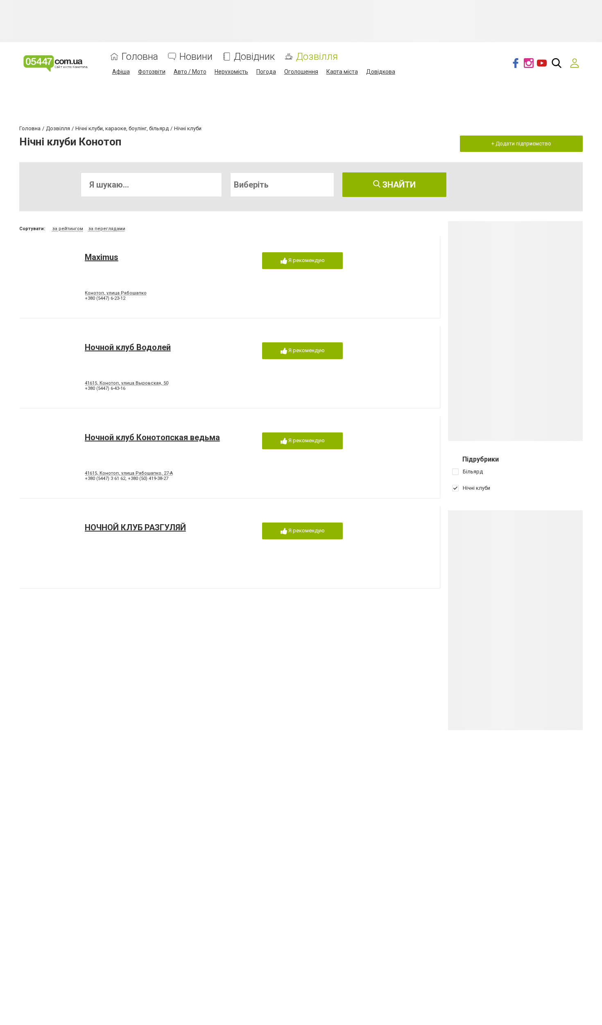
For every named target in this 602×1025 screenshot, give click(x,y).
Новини (196, 56)
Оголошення (301, 71)
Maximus (101, 257)
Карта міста (342, 71)
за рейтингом (67, 228)
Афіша (121, 71)
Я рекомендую (306, 260)
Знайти (398, 185)
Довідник (254, 56)
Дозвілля (317, 56)
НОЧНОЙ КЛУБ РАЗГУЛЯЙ (135, 527)
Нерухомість (231, 71)
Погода (266, 71)
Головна (140, 56)
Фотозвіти (151, 71)
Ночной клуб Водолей (128, 347)
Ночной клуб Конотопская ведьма (152, 437)
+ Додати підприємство (521, 143)
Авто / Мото (190, 71)
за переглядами (106, 228)
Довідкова (380, 71)
